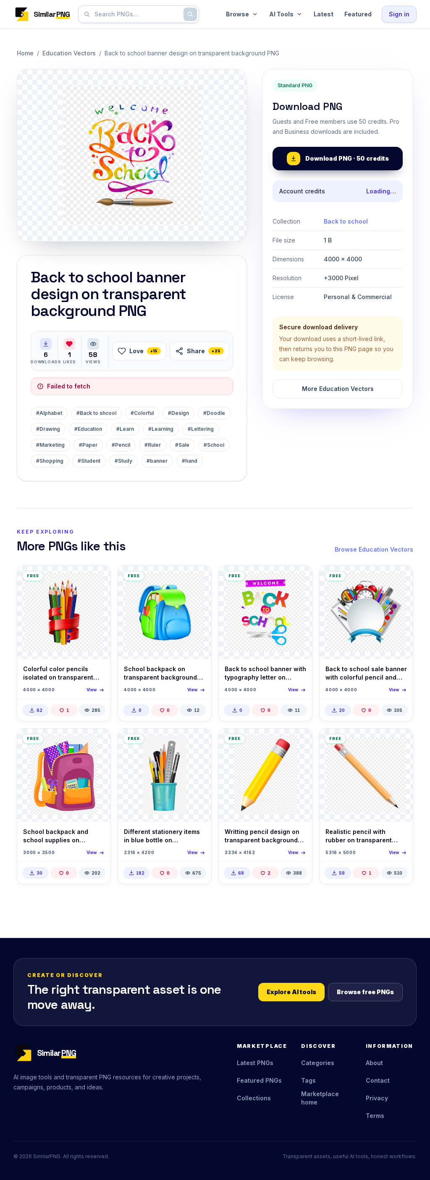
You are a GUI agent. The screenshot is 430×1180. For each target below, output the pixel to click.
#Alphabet (49, 413)
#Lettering (201, 429)
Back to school (346, 221)
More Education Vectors (338, 388)
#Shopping (49, 461)
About (374, 1062)
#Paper (88, 445)
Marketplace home (320, 1098)
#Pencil (121, 445)
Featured (358, 14)
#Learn (125, 429)
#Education (88, 429)
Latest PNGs (255, 1062)
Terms (375, 1115)
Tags (308, 1080)
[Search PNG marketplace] (190, 14)
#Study (123, 461)
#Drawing (48, 429)
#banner (157, 461)
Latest (323, 14)
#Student (89, 461)
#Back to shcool (96, 413)
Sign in (399, 14)
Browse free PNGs (365, 991)
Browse (237, 14)
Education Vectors (69, 53)
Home (25, 53)
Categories (317, 1062)
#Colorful (142, 413)
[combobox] (137, 14)
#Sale (182, 445)
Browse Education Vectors (374, 549)
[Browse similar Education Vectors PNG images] (97, 579)
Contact (378, 1080)
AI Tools (281, 14)
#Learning (160, 429)
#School (214, 445)
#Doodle (214, 413)
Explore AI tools (291, 991)
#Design (178, 413)
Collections (254, 1098)
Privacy (377, 1098)
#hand (189, 461)
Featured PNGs (259, 1080)
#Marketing (50, 445)
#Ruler (152, 445)
